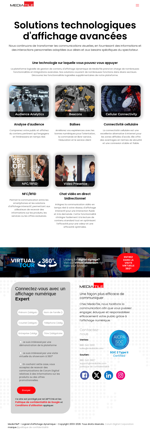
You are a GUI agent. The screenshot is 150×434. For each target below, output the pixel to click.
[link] (29, 101)
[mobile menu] (137, 5)
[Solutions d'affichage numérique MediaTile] (22, 5)
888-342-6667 (87, 360)
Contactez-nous (90, 331)
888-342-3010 (87, 345)
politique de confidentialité (94, 366)
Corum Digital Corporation (119, 424)
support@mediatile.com (93, 363)
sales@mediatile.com (91, 348)
